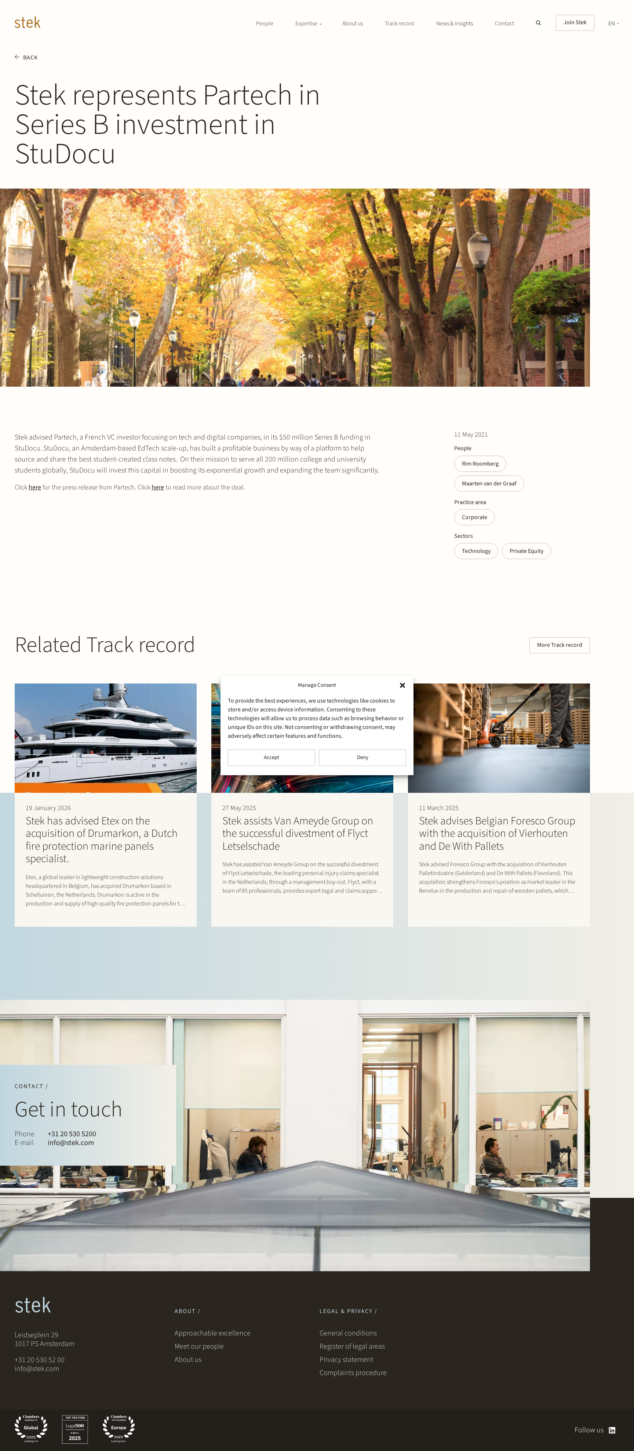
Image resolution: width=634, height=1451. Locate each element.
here (35, 487)
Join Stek (575, 22)
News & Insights (454, 23)
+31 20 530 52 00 (40, 1360)
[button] (402, 685)
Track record (399, 23)
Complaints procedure (353, 1373)
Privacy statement (346, 1360)
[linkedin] (612, 1430)
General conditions (348, 1333)
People (264, 23)
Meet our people (199, 1346)
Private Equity (526, 551)
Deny (362, 757)
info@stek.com (71, 1143)
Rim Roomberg (480, 464)
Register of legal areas (352, 1346)
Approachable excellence (213, 1333)
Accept (271, 757)
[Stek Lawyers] (27, 23)
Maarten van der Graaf (489, 484)
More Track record (559, 645)
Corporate (474, 517)
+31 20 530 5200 (72, 1134)
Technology (476, 551)
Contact (504, 23)
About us (352, 23)
